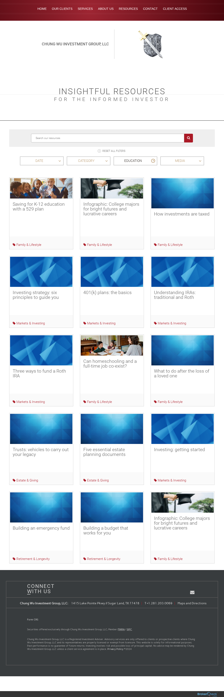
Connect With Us (39, 589)
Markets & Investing (30, 323)
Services (85, 8)
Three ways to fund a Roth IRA (39, 373)
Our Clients (62, 8)
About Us (106, 8)
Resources (128, 8)
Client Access (175, 8)
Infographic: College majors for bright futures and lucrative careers (111, 209)
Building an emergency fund (41, 528)
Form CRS (32, 619)
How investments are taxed (182, 214)
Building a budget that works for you (105, 531)
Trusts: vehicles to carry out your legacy (41, 452)
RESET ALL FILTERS (113, 151)
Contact (150, 8)
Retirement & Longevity (33, 559)
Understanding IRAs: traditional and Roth (175, 295)
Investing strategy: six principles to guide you (36, 295)
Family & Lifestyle (28, 245)
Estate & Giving (27, 480)
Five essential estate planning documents (104, 452)
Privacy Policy (115, 649)
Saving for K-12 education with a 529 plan (39, 207)
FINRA (121, 629)
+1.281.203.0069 (159, 603)
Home (42, 8)
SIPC (129, 629)
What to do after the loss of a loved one (181, 373)
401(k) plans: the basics (107, 292)
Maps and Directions (192, 603)
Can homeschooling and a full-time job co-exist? (110, 364)
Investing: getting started (179, 449)
